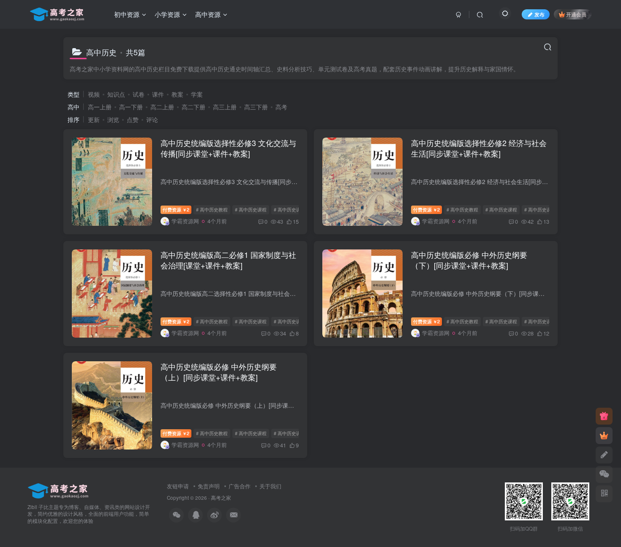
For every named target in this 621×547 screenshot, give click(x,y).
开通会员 (576, 14)
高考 (281, 107)
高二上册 (162, 107)
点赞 (133, 119)
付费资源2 (176, 209)
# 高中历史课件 (289, 209)
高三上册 (225, 107)
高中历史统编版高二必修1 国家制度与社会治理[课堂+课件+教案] (228, 260)
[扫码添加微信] (604, 474)
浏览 (113, 119)
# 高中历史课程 (251, 209)
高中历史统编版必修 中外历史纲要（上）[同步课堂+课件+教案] (219, 371)
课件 (158, 94)
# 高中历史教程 (212, 209)
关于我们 (270, 486)
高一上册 (100, 107)
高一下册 (131, 107)
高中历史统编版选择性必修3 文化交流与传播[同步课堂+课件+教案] (228, 148)
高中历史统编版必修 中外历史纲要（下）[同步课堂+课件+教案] (469, 260)
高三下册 (256, 107)
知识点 (116, 94)
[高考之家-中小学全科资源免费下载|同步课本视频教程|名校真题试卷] (58, 490)
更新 (94, 119)
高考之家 (221, 497)
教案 (177, 94)
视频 (94, 94)
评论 (152, 119)
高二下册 (193, 107)
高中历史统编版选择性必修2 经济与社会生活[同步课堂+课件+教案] (479, 148)
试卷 (138, 94)
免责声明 (209, 486)
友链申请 (178, 486)
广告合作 (240, 486)
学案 (197, 94)
